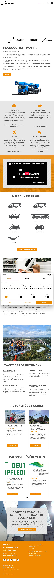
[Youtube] (17, 560)
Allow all (44, 302)
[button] (4, 429)
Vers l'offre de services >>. (14, 151)
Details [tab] (27, 278)
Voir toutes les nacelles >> (40, 126)
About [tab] (44, 278)
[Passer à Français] (41, 3)
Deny (10, 302)
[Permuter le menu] (52, 3)
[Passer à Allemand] (43, 3)
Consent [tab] (9, 278)
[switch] (20, 297)
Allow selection (27, 302)
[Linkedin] (11, 560)
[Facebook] (4, 560)
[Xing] (14, 560)
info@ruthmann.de (12, 555)
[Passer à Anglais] (38, 3)
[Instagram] (8, 560)
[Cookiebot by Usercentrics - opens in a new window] (46, 275)
